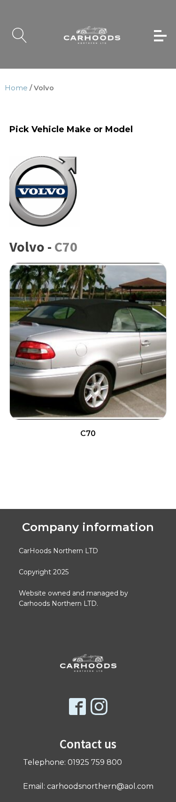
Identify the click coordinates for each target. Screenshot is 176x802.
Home (16, 88)
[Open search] (19, 35)
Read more (88, 449)
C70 (65, 246)
